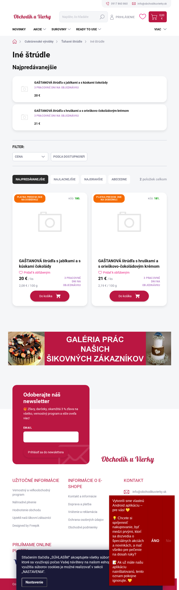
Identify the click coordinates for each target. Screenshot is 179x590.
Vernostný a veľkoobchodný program (31, 492)
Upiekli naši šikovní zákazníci (31, 517)
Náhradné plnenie (24, 502)
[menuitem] (20, 29)
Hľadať (102, 17)
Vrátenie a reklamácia (82, 512)
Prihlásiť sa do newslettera (46, 452)
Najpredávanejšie (30, 179)
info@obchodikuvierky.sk (149, 491)
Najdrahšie (93, 179)
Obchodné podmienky (83, 527)
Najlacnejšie (65, 179)
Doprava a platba (79, 504)
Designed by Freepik (25, 525)
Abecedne (119, 179)
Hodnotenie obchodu (26, 510)
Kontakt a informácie (82, 496)
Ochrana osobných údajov (86, 519)
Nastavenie (34, 582)
